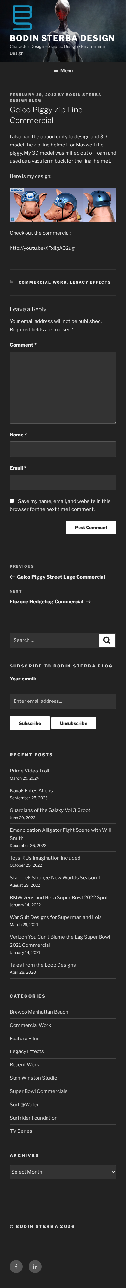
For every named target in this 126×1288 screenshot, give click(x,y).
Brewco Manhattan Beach (39, 1012)
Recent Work (24, 1065)
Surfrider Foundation (34, 1118)
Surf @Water (24, 1105)
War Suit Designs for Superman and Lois (56, 917)
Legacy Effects (90, 282)
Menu (66, 70)
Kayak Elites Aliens (31, 791)
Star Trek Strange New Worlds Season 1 (55, 878)
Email (18, 468)
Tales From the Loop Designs (43, 965)
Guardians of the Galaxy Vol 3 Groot (50, 810)
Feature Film (24, 1038)
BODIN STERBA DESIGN (62, 38)
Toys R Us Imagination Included (45, 858)
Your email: (23, 679)
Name (18, 435)
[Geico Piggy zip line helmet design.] (63, 205)
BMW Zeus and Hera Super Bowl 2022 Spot (59, 897)
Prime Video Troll (29, 771)
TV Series (21, 1131)
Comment (23, 345)
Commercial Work (43, 282)
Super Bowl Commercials (39, 1091)
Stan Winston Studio (33, 1078)
